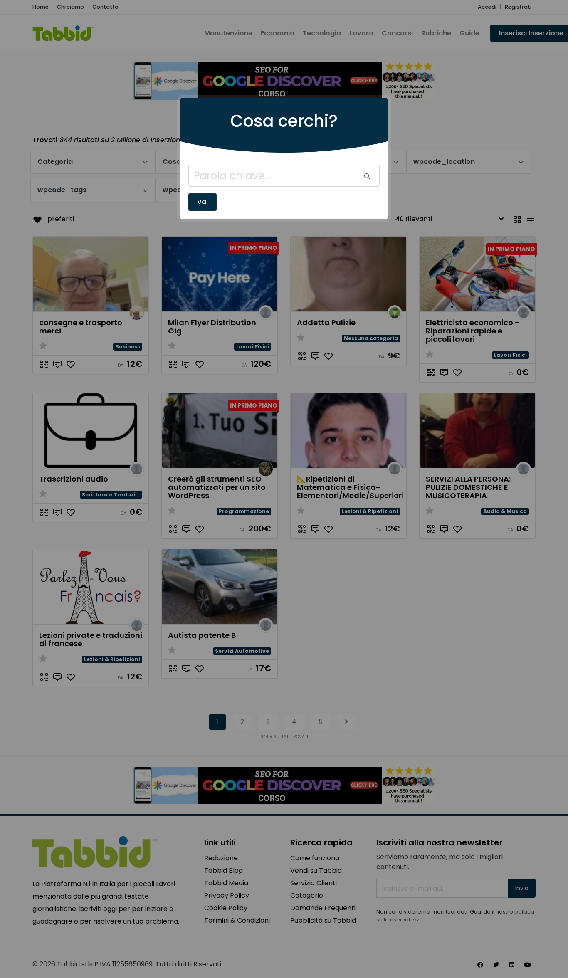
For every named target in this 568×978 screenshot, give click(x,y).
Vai (202, 202)
